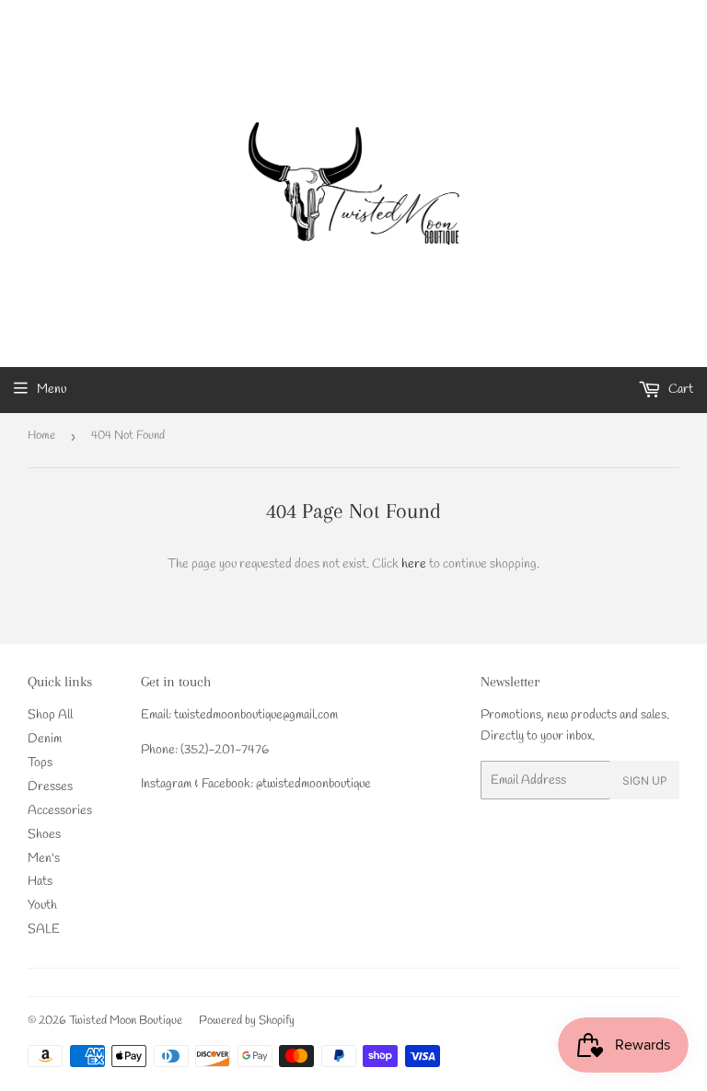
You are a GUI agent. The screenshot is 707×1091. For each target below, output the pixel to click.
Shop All (50, 715)
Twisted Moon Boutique (125, 1020)
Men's (44, 858)
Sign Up (644, 780)
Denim (45, 739)
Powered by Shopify (247, 1020)
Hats (40, 881)
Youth (42, 905)
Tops (40, 763)
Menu (51, 389)
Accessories (60, 811)
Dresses (50, 787)
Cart (679, 389)
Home (41, 435)
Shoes (44, 835)
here (413, 564)
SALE (44, 929)
